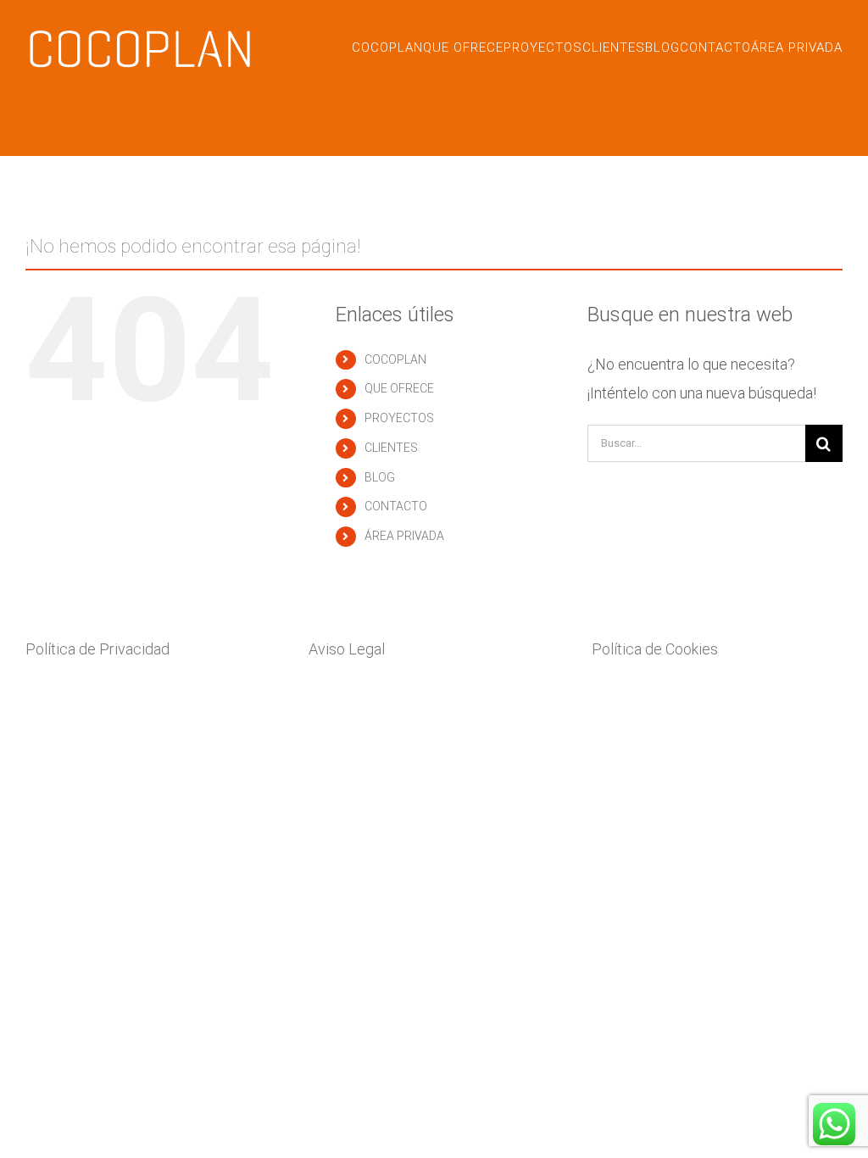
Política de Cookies (655, 649)
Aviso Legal (347, 649)
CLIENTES (391, 447)
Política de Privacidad (99, 649)
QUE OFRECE (399, 388)
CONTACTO (395, 506)
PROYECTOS (399, 418)
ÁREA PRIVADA (404, 536)
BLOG (379, 477)
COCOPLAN (395, 359)
